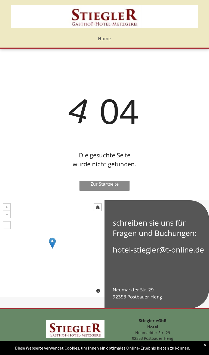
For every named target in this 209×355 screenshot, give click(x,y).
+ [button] (6, 207)
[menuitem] (104, 38)
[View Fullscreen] (6, 225)
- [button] (6, 214)
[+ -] (52, 248)
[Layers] (97, 207)
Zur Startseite (105, 184)
